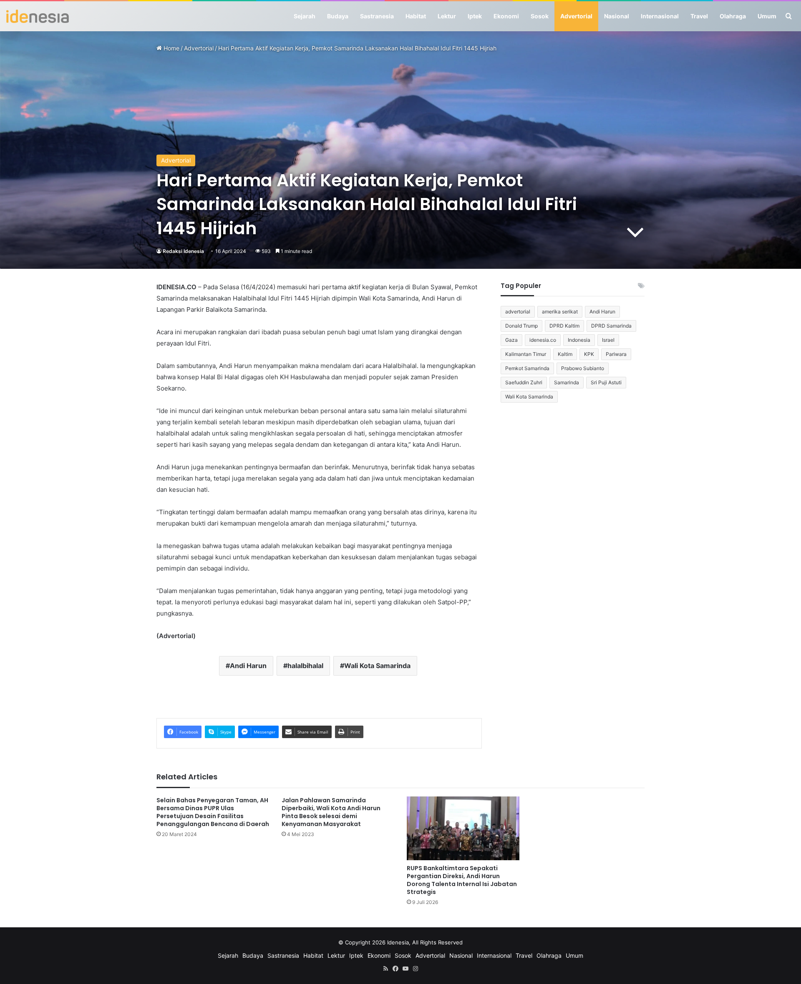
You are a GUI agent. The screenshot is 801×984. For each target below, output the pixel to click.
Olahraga (733, 16)
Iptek (475, 16)
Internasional (660, 16)
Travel (699, 16)
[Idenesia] (37, 16)
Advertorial (576, 16)
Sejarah (304, 16)
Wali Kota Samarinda (377, 665)
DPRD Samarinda (611, 326)
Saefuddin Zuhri (523, 382)
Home (170, 48)
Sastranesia (377, 16)
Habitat (416, 16)
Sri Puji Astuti (606, 382)
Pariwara (616, 354)
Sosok (540, 16)
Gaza (511, 340)
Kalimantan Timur (525, 354)
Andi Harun (248, 665)
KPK (589, 354)
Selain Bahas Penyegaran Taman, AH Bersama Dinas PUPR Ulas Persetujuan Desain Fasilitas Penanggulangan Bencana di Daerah (212, 812)
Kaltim (565, 354)
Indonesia (579, 340)
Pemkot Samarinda (527, 368)
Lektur (447, 16)
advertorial (517, 311)
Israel (608, 340)
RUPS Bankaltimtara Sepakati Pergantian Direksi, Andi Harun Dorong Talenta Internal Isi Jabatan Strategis (462, 880)
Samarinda (566, 382)
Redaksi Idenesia (183, 251)
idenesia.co (542, 340)
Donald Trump (521, 326)
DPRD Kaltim (564, 326)
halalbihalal (305, 665)
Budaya (337, 16)
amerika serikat (560, 311)
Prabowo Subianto (582, 368)
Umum (767, 16)
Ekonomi (506, 16)
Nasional (616, 16)
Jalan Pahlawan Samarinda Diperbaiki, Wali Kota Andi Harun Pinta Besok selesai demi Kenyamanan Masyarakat (331, 812)
